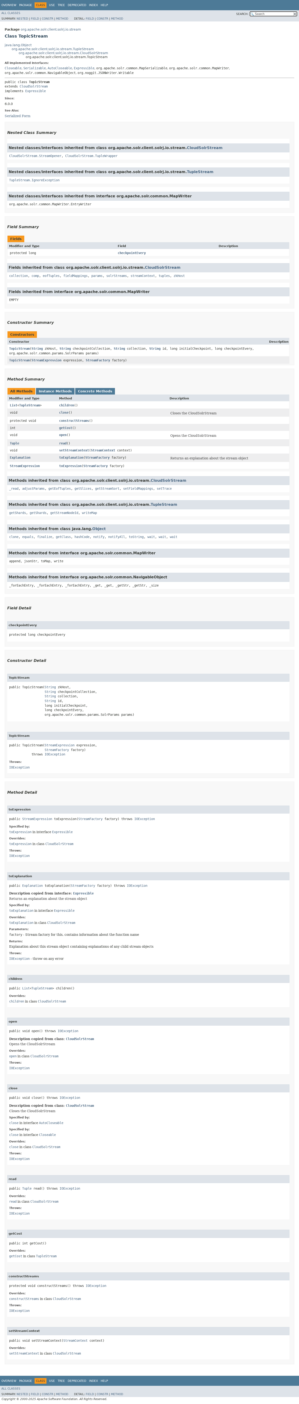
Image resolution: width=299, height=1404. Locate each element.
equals (27, 537)
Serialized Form (17, 116)
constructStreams (74, 421)
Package (25, 5)
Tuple (14, 443)
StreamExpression (46, 360)
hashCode (82, 537)
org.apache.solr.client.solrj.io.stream (51, 29)
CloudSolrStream (34, 86)
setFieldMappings (138, 488)
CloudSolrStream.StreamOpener (35, 156)
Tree (61, 5)
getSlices (83, 488)
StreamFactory (98, 360)
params (97, 276)
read (63, 443)
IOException (55, 754)
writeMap (89, 513)
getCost (65, 428)
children (66, 405)
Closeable (13, 68)
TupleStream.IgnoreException (34, 180)
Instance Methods (55, 391)
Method (62, 18)
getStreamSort (107, 488)
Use (52, 5)
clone (13, 537)
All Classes (10, 13)
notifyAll (116, 537)
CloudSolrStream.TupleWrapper (91, 156)
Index (93, 5)
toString (136, 537)
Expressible (84, 68)
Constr (47, 18)
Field (35, 18)
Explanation (20, 457)
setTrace (164, 488)
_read (13, 488)
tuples (164, 276)
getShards (17, 513)
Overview (8, 5)
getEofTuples (59, 488)
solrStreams (116, 276)
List (13, 405)
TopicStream (19, 348)
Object (99, 529)
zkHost (179, 276)
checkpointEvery (132, 253)
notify (98, 537)
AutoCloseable (60, 68)
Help (104, 5)
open (63, 435)
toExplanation (71, 457)
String (37, 348)
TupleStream (200, 172)
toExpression (70, 466)
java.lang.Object (18, 45)
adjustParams (33, 488)
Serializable (34, 68)
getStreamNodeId (64, 513)
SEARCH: (242, 14)
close (63, 412)
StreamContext (103, 450)
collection (18, 276)
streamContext (143, 276)
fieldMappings (75, 276)
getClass (63, 537)
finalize (44, 537)
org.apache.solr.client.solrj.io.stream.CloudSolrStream (63, 53)
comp (35, 276)
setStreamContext (74, 450)
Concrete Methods (95, 391)
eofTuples (51, 276)
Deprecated (77, 5)
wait (151, 537)
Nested (22, 18)
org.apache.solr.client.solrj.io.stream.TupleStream (53, 49)
